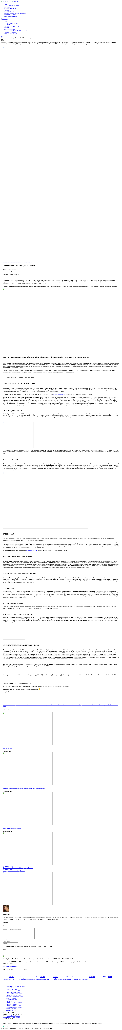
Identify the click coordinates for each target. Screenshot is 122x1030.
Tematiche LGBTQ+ (11, 1010)
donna (70, 976)
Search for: (5, 969)
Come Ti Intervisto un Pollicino (14, 990)
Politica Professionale (11, 999)
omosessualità (8, 979)
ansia (15, 976)
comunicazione (49, 976)
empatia (87, 976)
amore (11, 977)
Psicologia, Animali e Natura (13, 1005)
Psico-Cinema (9, 1001)
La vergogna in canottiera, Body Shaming (14, 871)
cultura (64, 976)
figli (102, 976)
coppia (55, 976)
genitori (109, 977)
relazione (45, 979)
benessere (31, 976)
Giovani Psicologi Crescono (13, 995)
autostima (21, 976)
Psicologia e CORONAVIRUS (14, 1002)
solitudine (68, 979)
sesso (58, 979)
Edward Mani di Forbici (59, 394)
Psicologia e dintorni (11, 1004)
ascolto (17, 976)
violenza (87, 979)
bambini (26, 977)
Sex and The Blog (11, 1008)
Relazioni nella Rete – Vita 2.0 (14, 1007)
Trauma (82, 979)
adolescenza (6, 976)
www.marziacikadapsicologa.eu (11, 1017)
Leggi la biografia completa (10, 966)
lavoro (114, 976)
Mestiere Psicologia (11, 998)
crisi (62, 976)
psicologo (27, 979)
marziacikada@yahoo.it (13, 1016)
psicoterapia (31, 979)
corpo (60, 976)
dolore (67, 976)
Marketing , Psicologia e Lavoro (14, 996)
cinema (42, 977)
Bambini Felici (10, 987)
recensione (38, 979)
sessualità (63, 979)
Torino (79, 979)
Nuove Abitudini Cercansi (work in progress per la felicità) (18, 868)
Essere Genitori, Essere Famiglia (14, 993)
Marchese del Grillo (31, 550)
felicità (96, 976)
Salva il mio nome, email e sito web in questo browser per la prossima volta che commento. (28, 946)
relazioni (52, 979)
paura (12, 979)
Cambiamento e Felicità (12, 989)
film (104, 977)
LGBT (117, 976)
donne (73, 976)
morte (4, 979)
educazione (78, 976)
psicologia (20, 979)
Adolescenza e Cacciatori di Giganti (15, 986)
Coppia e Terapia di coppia (13, 992)
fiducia (99, 976)
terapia (76, 979)
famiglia (92, 977)
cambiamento (37, 976)
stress (71, 979)
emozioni (83, 976)
